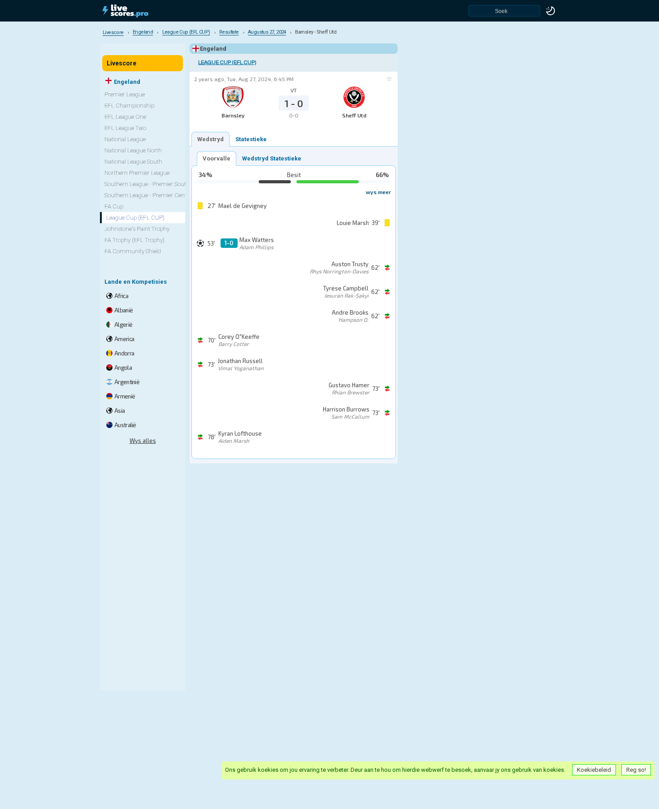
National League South (133, 161)
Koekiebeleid (594, 769)
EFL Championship (129, 105)
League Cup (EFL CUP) (227, 62)
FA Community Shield (132, 251)
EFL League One (125, 116)
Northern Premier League (136, 172)
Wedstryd (210, 139)
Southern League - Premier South (147, 184)
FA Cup (113, 206)
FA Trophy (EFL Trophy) (134, 240)
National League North (133, 150)
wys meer (378, 192)
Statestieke (251, 139)
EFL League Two (125, 128)
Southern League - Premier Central (148, 195)
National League (125, 139)
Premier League (124, 94)
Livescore (121, 63)
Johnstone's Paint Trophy (136, 228)
